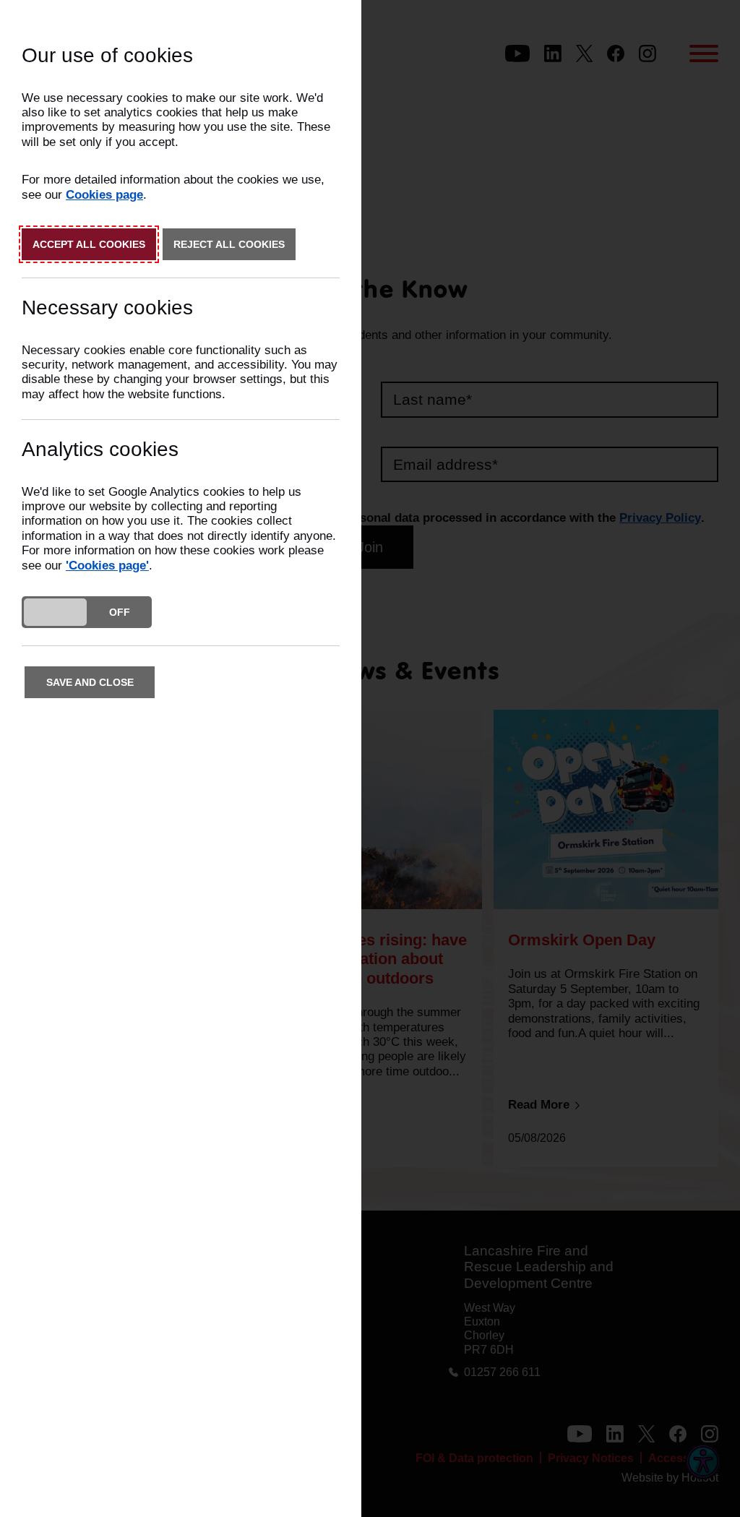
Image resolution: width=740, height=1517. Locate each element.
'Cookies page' (107, 565)
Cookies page (104, 195)
